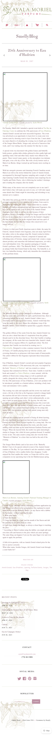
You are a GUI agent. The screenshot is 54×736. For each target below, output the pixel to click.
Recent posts (9, 597)
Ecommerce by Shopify (43, 720)
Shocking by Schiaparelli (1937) (13, 602)
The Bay (46, 128)
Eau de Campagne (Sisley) (11, 631)
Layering (27, 567)
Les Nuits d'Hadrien (22, 373)
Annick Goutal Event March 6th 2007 (16, 302)
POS (32, 720)
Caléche (4, 624)
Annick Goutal (7, 567)
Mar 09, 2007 (27, 61)
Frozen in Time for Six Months (13, 617)
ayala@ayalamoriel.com (27, 654)
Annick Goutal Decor (10, 122)
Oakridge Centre (8, 131)
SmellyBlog (27, 36)
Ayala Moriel (37, 122)
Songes (45, 567)
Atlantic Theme (15, 720)
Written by (28, 560)
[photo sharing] (25, 96)
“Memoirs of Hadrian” (17, 368)
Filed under (27, 565)
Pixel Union (26, 720)
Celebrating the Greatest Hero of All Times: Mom (20, 610)
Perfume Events (36, 567)
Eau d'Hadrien (45, 131)
